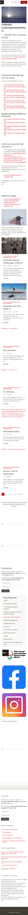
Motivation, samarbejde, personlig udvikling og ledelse (12, 613)
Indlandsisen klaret (11, 431)
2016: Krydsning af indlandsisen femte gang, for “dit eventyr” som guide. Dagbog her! (15, 86)
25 (15, 494)
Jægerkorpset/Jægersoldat (11, 620)
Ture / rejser (7, 626)
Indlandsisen (6, 257)
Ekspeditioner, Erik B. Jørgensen (12, 617)
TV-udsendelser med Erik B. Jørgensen (11, 608)
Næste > (20, 494)
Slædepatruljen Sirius (9, 623)
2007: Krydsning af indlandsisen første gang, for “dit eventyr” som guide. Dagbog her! (15, 107)
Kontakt (24, 2)
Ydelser (5, 600)
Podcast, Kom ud (8, 639)
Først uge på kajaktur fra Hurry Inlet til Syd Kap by (12, 837)
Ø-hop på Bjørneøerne (6, 832)
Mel (1, 856)
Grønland (15, 256)
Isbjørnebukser (12, 868)
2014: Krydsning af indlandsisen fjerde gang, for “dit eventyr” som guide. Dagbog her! (15, 91)
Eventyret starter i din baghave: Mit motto (13, 643)
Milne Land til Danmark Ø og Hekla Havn (10, 829)
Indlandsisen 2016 (7, 303)
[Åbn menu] (19, 2)
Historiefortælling (8, 256)
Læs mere (6, 278)
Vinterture (13, 257)
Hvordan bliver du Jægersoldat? (15, 861)
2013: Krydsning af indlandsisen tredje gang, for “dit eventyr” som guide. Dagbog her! (15, 97)
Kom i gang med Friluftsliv (10, 603)
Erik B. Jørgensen (4, 851)
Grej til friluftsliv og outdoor (11, 629)
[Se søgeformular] (12, 2)
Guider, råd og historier (10, 633)
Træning (6, 636)
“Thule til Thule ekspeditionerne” (12, 199)
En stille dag (8, 392)
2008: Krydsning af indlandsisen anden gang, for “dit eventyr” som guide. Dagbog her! (15, 102)
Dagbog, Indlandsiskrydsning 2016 (11, 302)
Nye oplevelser (9, 350)
